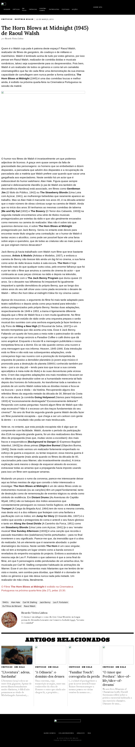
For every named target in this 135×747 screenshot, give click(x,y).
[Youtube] (125, 6)
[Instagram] (116, 6)
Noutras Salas (24, 19)
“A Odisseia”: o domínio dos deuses (49, 674)
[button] (132, 7)
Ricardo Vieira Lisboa (14, 38)
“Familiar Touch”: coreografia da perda (84, 674)
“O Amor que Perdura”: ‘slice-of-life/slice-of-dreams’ (117, 678)
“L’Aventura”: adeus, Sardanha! (15, 674)
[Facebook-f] (108, 6)
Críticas (7, 19)
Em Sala (19, 667)
